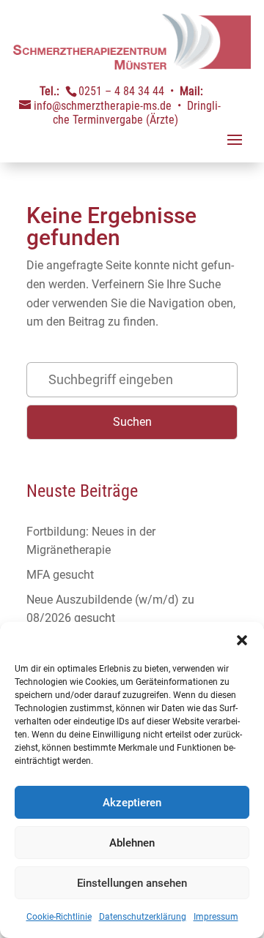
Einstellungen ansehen (132, 883)
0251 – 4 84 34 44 (121, 91)
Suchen (132, 422)
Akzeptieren (132, 802)
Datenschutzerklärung (142, 917)
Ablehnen (132, 842)
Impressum (216, 917)
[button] (242, 640)
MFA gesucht (60, 575)
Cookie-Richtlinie (59, 917)
